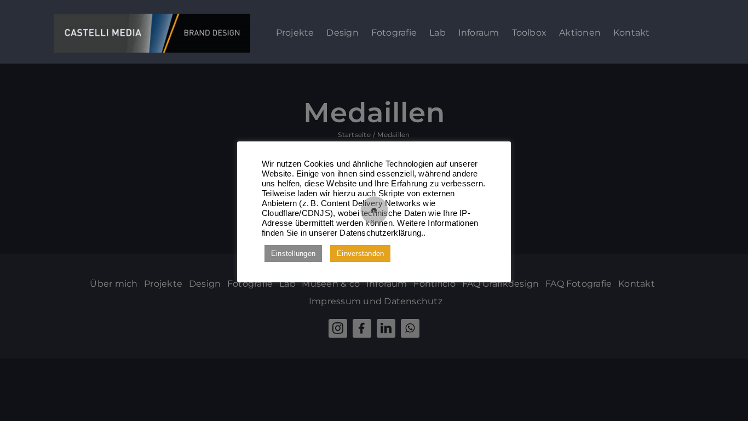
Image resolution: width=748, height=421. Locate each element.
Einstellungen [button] (293, 253)
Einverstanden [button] (360, 253)
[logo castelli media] (152, 18)
